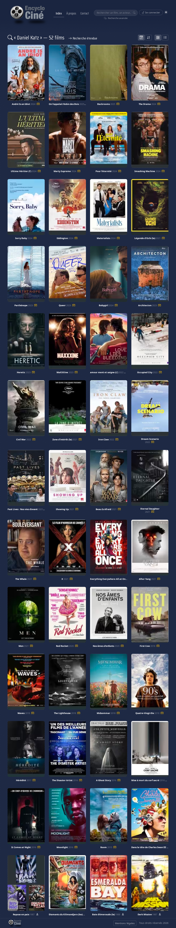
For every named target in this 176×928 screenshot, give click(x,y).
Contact (84, 13)
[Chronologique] (141, 37)
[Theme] (166, 12)
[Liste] (165, 37)
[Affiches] (158, 37)
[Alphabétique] (148, 37)
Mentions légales (125, 923)
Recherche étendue (84, 38)
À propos (71, 13)
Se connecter (152, 12)
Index (59, 13)
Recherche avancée (117, 18)
